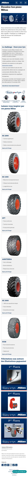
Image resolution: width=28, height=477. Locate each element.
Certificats (14, 475)
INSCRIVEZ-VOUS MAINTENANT (10, 86)
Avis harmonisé (14, 473)
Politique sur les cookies (14, 469)
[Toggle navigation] (25, 2)
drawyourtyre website (7, 65)
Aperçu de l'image (6, 148)
